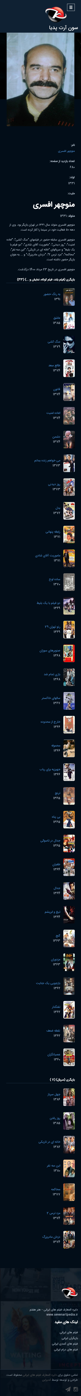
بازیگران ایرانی (70, 1338)
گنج (58, 935)
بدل (57, 508)
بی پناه (56, 817)
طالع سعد (54, 365)
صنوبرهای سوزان (49, 650)
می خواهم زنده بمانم (47, 460)
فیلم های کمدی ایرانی (65, 1343)
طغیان (56, 864)
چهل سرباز (54, 1094)
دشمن (56, 436)
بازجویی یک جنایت (48, 983)
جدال (57, 888)
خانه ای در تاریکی (49, 1142)
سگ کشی (54, 341)
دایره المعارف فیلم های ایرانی (40, 1375)
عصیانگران (53, 1054)
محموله (55, 745)
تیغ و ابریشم (52, 912)
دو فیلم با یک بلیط (48, 603)
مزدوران (55, 959)
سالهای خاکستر (51, 698)
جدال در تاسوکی (50, 840)
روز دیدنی (54, 484)
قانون (56, 389)
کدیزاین (46, 1380)
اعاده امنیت (53, 413)
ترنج (57, 793)
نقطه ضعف (53, 1030)
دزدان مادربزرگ (51, 1237)
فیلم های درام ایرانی (66, 1349)
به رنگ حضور (52, 294)
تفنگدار (56, 1007)
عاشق (56, 318)
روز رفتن (55, 1118)
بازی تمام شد (52, 674)
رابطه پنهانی (52, 531)
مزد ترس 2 (53, 1213)
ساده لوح (54, 579)
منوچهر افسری (66, 151)
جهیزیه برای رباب (49, 769)
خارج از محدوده (50, 722)
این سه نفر (53, 1165)
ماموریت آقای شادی (47, 555)
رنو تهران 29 (52, 627)
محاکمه (55, 1189)
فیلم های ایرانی (69, 1332)
